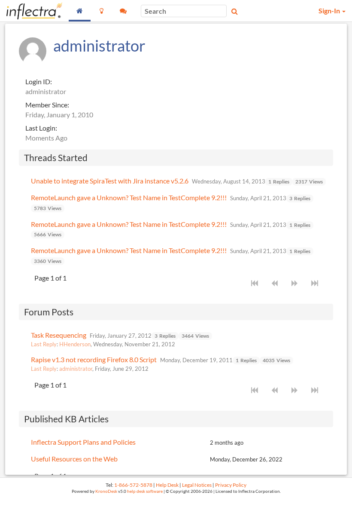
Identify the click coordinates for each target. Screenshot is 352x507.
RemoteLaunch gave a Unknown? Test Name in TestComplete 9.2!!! (129, 197)
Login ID (37, 81)
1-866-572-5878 (133, 485)
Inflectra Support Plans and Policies (83, 442)
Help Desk (167, 485)
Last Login (40, 128)
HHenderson (75, 344)
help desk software (145, 491)
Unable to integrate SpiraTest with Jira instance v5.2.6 (109, 181)
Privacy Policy (230, 485)
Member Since (46, 105)
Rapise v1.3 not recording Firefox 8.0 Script (94, 359)
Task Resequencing (58, 335)
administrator (75, 368)
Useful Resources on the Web (74, 459)
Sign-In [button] (330, 10)
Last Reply (44, 344)
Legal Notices (197, 485)
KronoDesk (106, 491)
